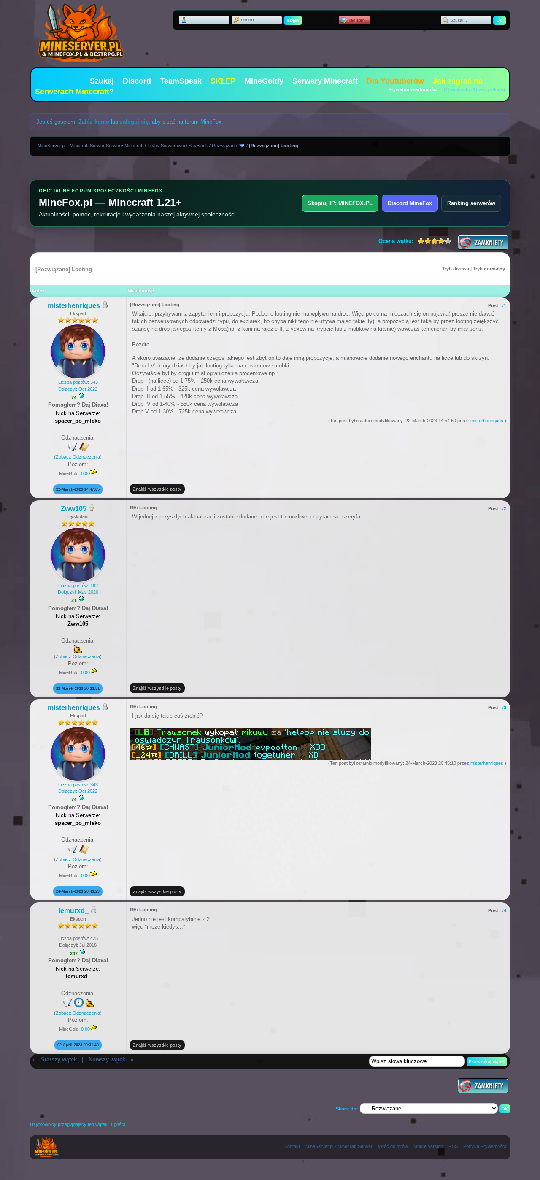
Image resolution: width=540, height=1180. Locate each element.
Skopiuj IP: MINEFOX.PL (340, 203)
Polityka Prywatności (484, 1146)
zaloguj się (134, 122)
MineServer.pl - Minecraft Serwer (339, 1146)
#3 (503, 707)
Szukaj (102, 81)
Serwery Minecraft (325, 81)
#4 (503, 910)
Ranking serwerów (471, 203)
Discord (137, 81)
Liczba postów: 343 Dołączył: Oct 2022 (78, 385)
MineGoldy (264, 81)
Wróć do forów (393, 1146)
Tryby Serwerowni (166, 145)
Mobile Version (428, 1146)
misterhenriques (74, 305)
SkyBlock (198, 145)
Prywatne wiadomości (413, 89)
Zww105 (73, 508)
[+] (81, 395)
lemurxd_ (74, 910)
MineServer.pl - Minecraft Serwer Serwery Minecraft (90, 145)
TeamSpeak (181, 81)
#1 (503, 305)
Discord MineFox (410, 203)
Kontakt (292, 1146)
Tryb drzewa (455, 268)
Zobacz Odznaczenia (78, 456)
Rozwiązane (224, 145)
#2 (503, 508)
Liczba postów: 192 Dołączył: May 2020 (78, 588)
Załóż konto (93, 122)
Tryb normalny (489, 268)
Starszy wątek (59, 1059)
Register (356, 20)
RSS (453, 1146)
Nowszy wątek (107, 1059)
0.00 (85, 473)
